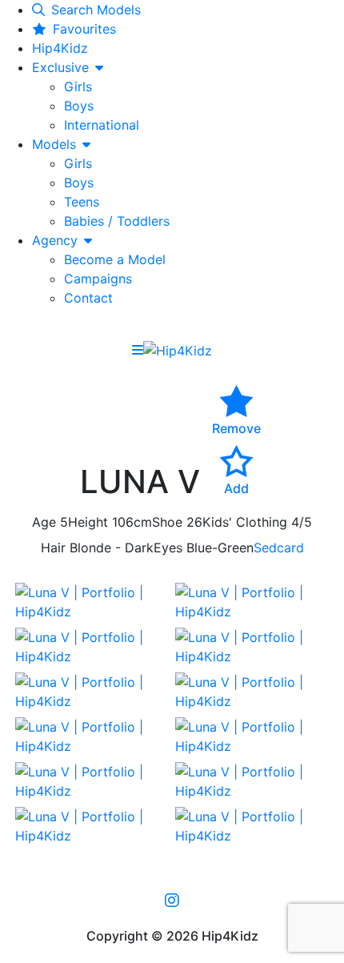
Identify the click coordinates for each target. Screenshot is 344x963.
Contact (88, 298)
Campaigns (98, 279)
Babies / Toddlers (117, 221)
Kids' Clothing (244, 522)
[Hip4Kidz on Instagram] (172, 900)
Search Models (96, 10)
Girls (78, 86)
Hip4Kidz (60, 48)
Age (44, 522)
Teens (81, 202)
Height (88, 522)
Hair (53, 548)
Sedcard (279, 548)
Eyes (168, 548)
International (101, 125)
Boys (79, 106)
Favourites (84, 29)
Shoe (167, 522)
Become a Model (115, 259)
